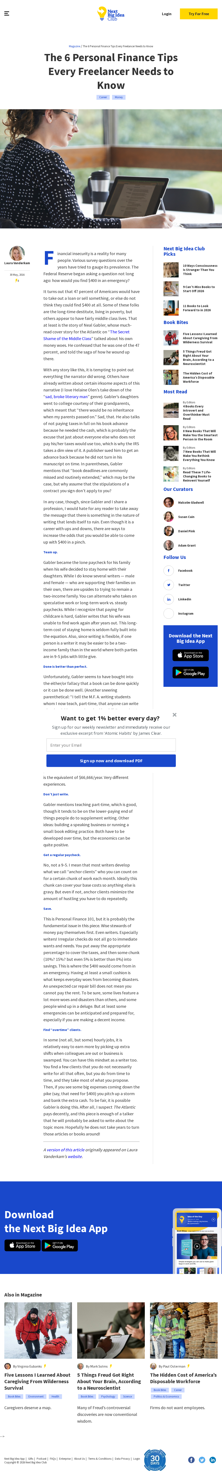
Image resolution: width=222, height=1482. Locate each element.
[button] (110, 718)
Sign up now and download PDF (111, 761)
